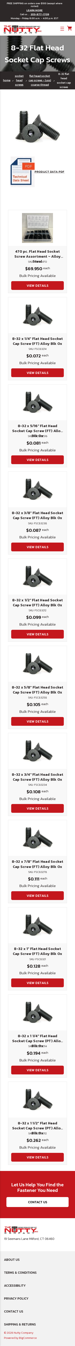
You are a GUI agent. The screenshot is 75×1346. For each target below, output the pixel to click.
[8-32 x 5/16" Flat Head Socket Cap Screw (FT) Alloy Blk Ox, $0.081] (37, 402)
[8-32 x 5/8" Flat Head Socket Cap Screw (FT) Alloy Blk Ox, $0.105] (37, 664)
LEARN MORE (34, 10)
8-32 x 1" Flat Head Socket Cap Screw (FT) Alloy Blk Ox (37, 951)
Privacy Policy (16, 1298)
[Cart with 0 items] (69, 28)
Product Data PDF (50, 171)
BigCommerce (28, 1338)
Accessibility (15, 1285)
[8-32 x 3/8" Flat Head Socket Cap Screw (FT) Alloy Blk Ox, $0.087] (37, 489)
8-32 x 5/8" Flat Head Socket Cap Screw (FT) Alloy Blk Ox (37, 690)
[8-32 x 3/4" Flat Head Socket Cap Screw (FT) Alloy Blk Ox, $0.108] (37, 751)
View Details (38, 285)
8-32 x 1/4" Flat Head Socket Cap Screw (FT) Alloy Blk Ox (37, 341)
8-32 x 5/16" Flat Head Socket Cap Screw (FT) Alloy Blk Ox (37, 430)
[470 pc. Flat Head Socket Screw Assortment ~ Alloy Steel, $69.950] (37, 228)
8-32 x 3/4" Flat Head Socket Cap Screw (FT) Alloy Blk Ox (37, 777)
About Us (12, 1259)
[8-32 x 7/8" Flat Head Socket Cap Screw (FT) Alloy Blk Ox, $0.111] (37, 838)
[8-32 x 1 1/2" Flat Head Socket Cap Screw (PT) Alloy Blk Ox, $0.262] (37, 1100)
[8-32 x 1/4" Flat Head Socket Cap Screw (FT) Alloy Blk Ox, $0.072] (37, 315)
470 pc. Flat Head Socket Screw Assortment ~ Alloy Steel (37, 256)
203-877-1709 (40, 14)
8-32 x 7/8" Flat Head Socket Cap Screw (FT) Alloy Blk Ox (37, 864)
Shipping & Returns (20, 1324)
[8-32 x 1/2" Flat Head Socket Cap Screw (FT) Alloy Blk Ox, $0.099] (37, 577)
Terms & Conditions (20, 1272)
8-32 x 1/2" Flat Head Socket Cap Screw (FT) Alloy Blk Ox (37, 602)
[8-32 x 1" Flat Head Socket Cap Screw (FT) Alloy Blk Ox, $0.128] (37, 925)
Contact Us (37, 1202)
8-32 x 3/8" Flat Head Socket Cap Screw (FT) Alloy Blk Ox (37, 515)
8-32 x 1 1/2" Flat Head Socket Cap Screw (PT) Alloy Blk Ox (37, 1128)
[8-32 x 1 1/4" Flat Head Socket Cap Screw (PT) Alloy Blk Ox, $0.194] (37, 1012)
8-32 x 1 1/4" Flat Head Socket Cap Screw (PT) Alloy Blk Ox (37, 1041)
